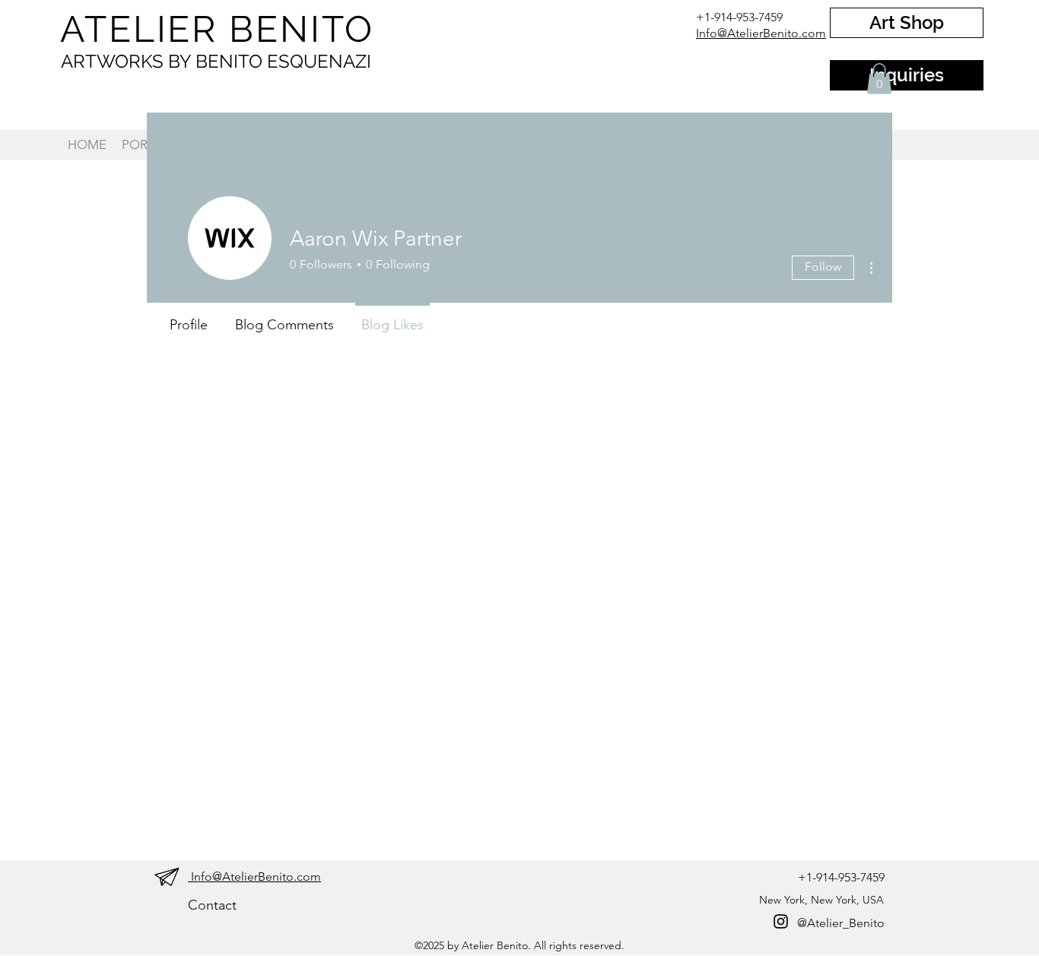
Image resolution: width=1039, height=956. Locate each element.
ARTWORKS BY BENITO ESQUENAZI (216, 61)
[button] (879, 78)
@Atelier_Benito (841, 923)
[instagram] (780, 921)
